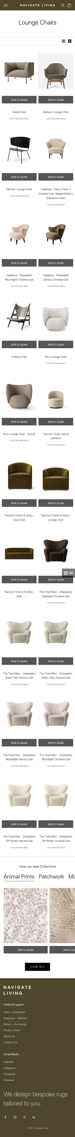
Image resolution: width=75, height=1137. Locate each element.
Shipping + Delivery (15, 1018)
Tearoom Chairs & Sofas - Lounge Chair (56, 517)
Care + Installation (14, 1012)
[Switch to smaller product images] (69, 41)
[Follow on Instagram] (15, 1117)
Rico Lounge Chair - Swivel (19, 433)
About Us (9, 1036)
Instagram (10, 1068)
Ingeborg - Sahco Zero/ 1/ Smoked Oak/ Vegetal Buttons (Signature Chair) (56, 193)
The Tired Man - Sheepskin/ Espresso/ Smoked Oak (56, 594)
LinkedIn (9, 1061)
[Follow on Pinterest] (24, 1117)
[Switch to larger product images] (63, 41)
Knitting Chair (19, 356)
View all (37, 966)
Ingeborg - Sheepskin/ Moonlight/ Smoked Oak (19, 277)
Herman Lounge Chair (19, 189)
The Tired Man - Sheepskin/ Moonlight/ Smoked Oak (56, 757)
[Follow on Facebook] (5, 1117)
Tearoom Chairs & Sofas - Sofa (19, 594)
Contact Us (10, 1042)
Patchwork (51, 876)
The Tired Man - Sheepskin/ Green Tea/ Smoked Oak (56, 675)
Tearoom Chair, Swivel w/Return (56, 436)
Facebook (9, 1074)
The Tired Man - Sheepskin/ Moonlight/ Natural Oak (19, 757)
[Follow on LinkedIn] (34, 1117)
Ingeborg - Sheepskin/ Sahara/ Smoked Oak (56, 277)
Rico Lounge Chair (56, 356)
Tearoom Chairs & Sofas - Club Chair (19, 517)
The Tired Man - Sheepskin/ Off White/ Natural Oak (19, 838)
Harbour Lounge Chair (56, 111)
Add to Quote (19, 99)
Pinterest (9, 1080)
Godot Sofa (19, 111)
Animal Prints (19, 876)
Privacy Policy (12, 1030)
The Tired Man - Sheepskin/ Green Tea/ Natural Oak (19, 675)
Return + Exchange (15, 1024)
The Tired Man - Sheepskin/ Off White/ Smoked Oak (56, 838)
